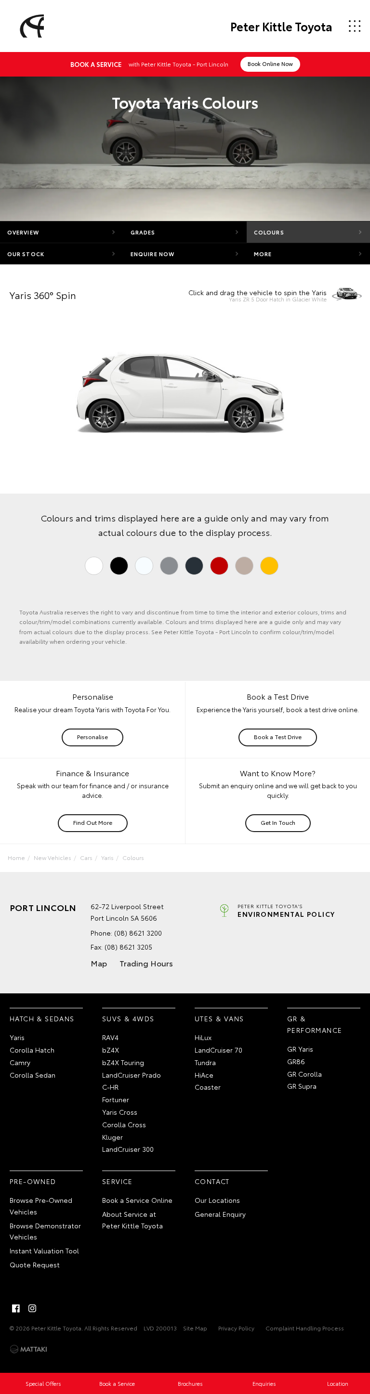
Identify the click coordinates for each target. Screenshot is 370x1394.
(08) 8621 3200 (138, 933)
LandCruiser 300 (128, 1149)
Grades (143, 232)
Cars (86, 857)
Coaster (208, 1087)
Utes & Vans (219, 1018)
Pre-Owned (33, 1181)
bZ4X (110, 1050)
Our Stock (25, 254)
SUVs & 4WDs (128, 1018)
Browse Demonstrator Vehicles (45, 1231)
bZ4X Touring (123, 1062)
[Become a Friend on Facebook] (16, 1308)
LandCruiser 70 (218, 1050)
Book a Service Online (137, 1200)
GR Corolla (304, 1074)
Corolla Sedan (32, 1075)
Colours (269, 232)
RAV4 (110, 1037)
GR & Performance (314, 1024)
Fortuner (115, 1099)
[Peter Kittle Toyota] (30, 26)
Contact (212, 1181)
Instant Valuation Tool (44, 1250)
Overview (23, 232)
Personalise (92, 736)
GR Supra (302, 1086)
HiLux (203, 1037)
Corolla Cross (124, 1124)
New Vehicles (52, 857)
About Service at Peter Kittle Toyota (132, 1219)
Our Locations (217, 1200)
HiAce (204, 1075)
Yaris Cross (119, 1112)
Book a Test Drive (278, 736)
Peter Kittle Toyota (281, 26)
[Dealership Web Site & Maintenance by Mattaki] (28, 1349)
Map (99, 962)
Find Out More (92, 822)
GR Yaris (300, 1049)
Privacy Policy (236, 1328)
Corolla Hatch (32, 1050)
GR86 (296, 1061)
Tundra (205, 1062)
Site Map (195, 1328)
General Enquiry (220, 1214)
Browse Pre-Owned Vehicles (41, 1205)
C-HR (110, 1087)
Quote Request (35, 1264)
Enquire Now (152, 254)
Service (117, 1181)
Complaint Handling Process (304, 1328)
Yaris (107, 857)
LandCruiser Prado (131, 1075)
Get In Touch (278, 822)
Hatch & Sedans (42, 1018)
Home (16, 857)
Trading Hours (146, 962)
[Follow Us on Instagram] (32, 1308)
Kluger (112, 1137)
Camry (20, 1062)
